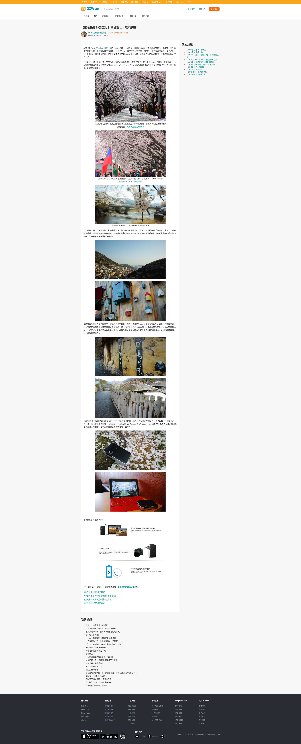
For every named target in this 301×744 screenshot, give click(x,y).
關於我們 (202, 706)
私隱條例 (202, 723)
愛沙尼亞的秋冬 (92, 669)
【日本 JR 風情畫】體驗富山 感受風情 (101, 638)
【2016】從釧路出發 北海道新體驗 (200, 62)
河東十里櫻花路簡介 (135, 126)
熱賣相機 (178, 713)
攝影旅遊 (169, 2)
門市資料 (178, 706)
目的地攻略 (156, 713)
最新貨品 (178, 709)
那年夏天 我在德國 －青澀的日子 (98, 679)
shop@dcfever (156, 2)
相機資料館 (109, 706)
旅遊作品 (155, 716)
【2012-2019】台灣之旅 (196, 74)
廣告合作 (202, 713)
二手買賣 (134, 2)
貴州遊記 (89, 653)
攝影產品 (131, 709)
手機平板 (114, 2)
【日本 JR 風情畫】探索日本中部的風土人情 (103, 644)
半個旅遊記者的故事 (99, 32)
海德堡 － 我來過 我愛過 (95, 676)
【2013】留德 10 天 (194, 69)
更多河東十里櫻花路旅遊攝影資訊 (100, 595)
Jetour (100, 48)
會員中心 (201, 9)
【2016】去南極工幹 (195, 52)
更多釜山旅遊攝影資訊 (94, 592)
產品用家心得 (110, 720)
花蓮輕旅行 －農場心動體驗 (96, 685)
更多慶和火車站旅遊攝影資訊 (98, 599)
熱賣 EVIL (179, 723)
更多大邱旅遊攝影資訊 (94, 603)
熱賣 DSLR (179, 720)
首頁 (85, 2)
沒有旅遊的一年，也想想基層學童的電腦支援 (103, 631)
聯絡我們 (202, 709)
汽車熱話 (124, 2)
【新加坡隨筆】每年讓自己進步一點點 (101, 628)
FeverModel (85, 713)
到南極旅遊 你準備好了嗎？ (96, 650)
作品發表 (144, 2)
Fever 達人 (180, 2)
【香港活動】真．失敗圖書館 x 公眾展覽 (102, 641)
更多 (189, 2)
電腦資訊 (131, 716)
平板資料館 (109, 716)
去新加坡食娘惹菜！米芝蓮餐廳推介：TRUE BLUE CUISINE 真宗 (111, 673)
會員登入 (214, 9)
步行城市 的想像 (92, 634)
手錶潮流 (131, 723)
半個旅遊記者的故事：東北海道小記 (100, 657)
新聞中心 (94, 2)
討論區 (83, 720)
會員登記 (191, 9)
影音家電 (131, 720)
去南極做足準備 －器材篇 (96, 647)
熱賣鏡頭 (178, 716)
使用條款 (202, 720)
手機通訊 (131, 713)
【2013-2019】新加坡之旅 (197, 72)
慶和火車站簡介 (135, 181)
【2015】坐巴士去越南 (195, 67)
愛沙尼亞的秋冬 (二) (94, 666)
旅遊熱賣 (155, 709)
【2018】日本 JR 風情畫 (196, 49)
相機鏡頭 (104, 2)
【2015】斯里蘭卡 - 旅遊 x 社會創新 (201, 64)
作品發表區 (85, 716)
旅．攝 (108, 48)
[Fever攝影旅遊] (91, 8)
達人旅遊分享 (157, 720)
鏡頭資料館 (109, 709)
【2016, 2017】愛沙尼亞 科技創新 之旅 (202, 59)
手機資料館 (109, 713)
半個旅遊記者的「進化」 (95, 663)
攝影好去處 (157, 706)
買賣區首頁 (132, 706)
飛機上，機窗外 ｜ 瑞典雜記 (97, 625)
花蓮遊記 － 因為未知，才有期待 (98, 682)
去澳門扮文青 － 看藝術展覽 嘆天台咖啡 (101, 660)
